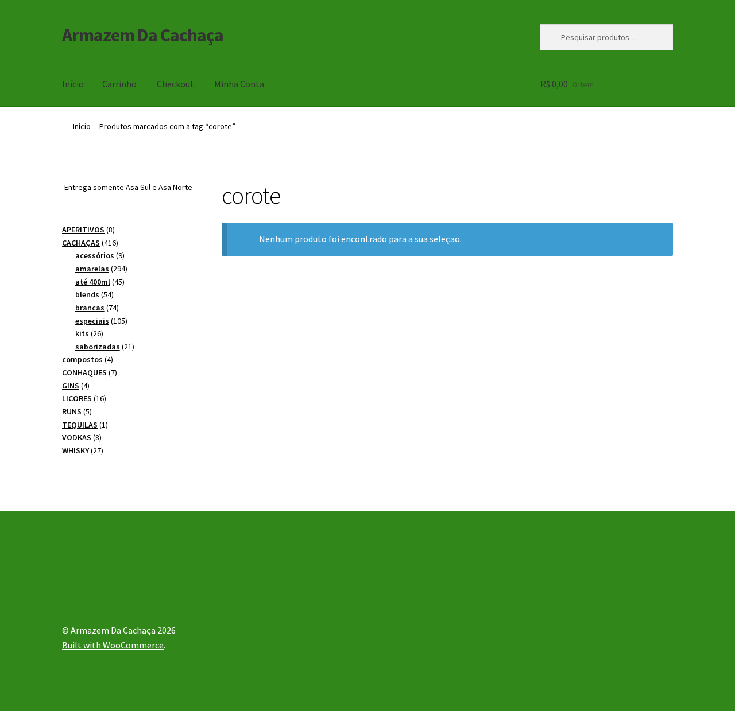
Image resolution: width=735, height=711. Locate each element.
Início (73, 84)
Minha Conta (239, 84)
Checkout (175, 84)
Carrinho (119, 84)
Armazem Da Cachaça (142, 35)
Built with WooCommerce (113, 645)
